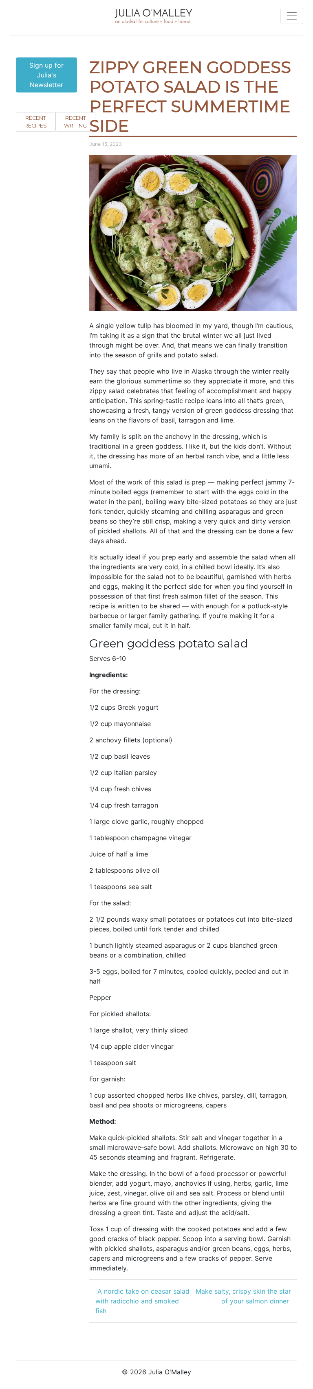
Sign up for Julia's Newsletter (46, 75)
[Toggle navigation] (291, 16)
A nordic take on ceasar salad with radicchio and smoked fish (142, 1301)
